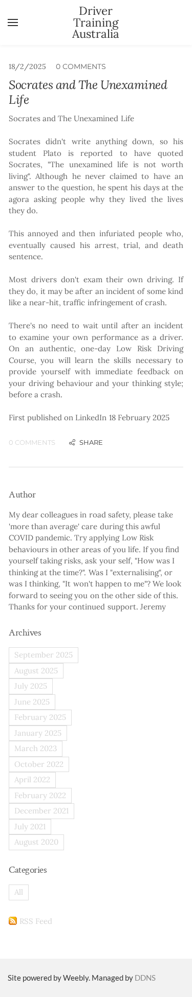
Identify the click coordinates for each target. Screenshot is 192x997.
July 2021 (30, 826)
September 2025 (43, 655)
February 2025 (40, 717)
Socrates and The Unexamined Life (88, 92)
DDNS (145, 977)
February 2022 (40, 795)
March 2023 (35, 748)
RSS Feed (35, 921)
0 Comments (81, 66)
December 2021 (41, 810)
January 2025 (37, 733)
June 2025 (32, 702)
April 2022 (32, 779)
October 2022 (38, 764)
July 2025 (30, 686)
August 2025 (36, 670)
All (18, 892)
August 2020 (36, 842)
